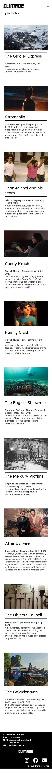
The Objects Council (23, 614)
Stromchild (15, 116)
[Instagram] (27, 760)
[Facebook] (36, 760)
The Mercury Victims (24, 476)
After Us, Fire (17, 543)
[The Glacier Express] (26, 37)
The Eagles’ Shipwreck (26, 402)
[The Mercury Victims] (26, 453)
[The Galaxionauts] (26, 669)
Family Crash (17, 332)
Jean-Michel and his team (24, 190)
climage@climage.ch (13, 745)
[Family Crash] (26, 313)
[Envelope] (45, 760)
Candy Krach (17, 263)
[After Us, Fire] (26, 522)
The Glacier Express (23, 56)
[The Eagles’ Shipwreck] (26, 381)
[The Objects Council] (26, 596)
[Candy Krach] (26, 243)
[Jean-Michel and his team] (26, 166)
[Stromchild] (26, 98)
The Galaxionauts (21, 691)
